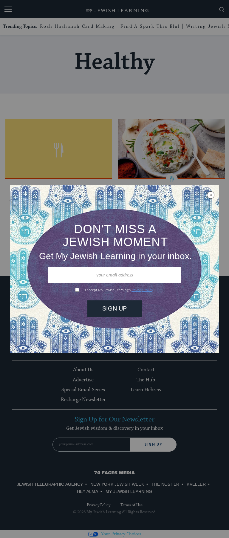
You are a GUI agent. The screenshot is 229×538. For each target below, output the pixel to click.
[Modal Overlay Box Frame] (114, 269)
